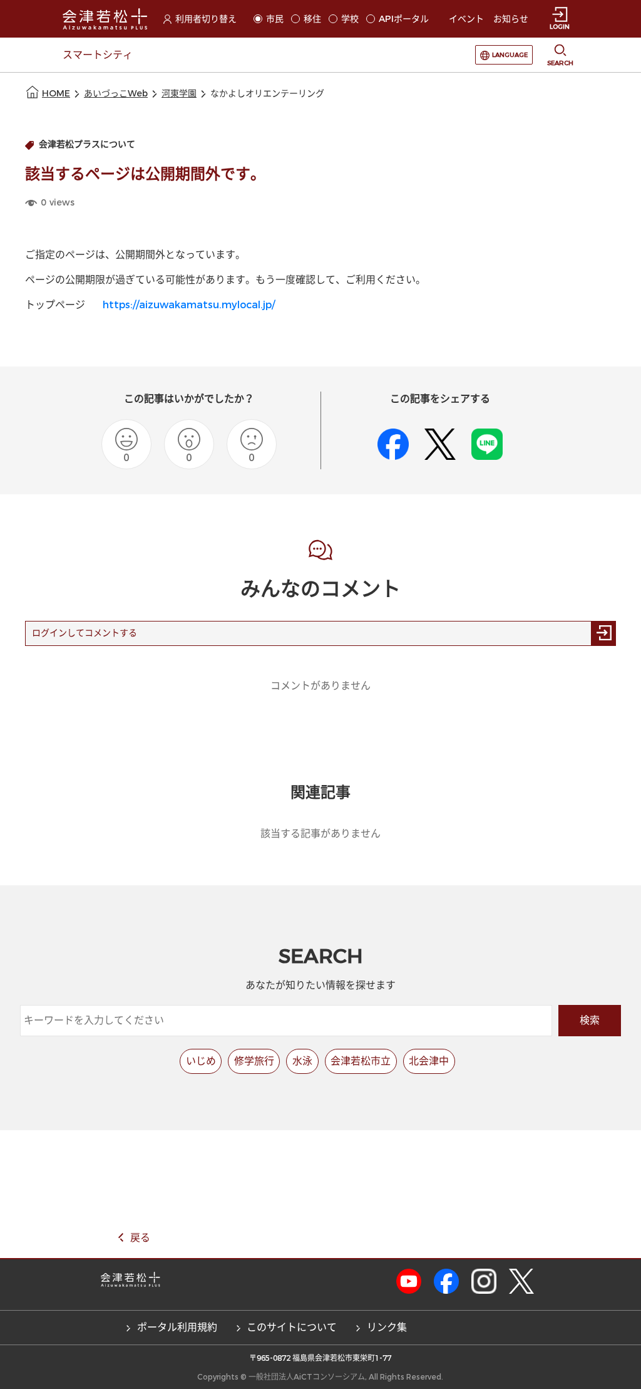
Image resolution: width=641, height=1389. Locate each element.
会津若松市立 (361, 1061)
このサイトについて (292, 1327)
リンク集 (387, 1327)
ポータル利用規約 (177, 1327)
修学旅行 (254, 1061)
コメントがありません (320, 685)
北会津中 (429, 1061)
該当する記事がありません (320, 833)
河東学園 (179, 94)
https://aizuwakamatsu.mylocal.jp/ (189, 304)
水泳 (302, 1061)
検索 (590, 1020)
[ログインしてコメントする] (603, 633)
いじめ (201, 1061)
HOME (56, 94)
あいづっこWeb (116, 94)
